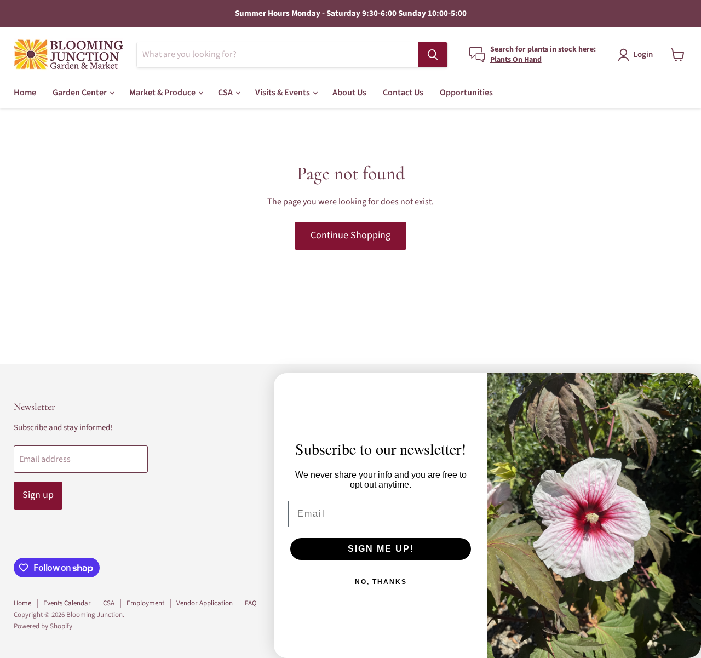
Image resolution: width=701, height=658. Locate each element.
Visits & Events (283, 93)
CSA (226, 93)
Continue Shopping (350, 235)
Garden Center (80, 93)
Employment (145, 603)
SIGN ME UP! (381, 548)
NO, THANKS (381, 582)
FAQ (251, 603)
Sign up (38, 495)
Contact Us (403, 93)
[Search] (432, 54)
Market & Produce (163, 93)
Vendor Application (204, 603)
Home (25, 93)
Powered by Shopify (43, 626)
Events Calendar (67, 603)
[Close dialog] (687, 387)
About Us (349, 93)
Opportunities (466, 93)
